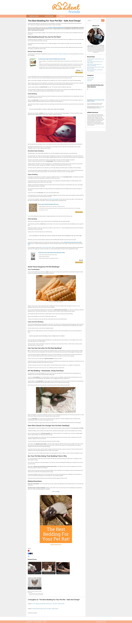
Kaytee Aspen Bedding (54, 199)
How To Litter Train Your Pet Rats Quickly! (36, 593)
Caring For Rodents (34, 16)
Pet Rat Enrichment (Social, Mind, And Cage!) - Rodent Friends (45, 608)
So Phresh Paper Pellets (46, 247)
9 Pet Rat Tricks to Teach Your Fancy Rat (36, 594)
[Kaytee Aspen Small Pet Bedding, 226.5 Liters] (33, 208)
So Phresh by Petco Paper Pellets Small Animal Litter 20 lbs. (51, 252)
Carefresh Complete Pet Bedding (55, 27)
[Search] (102, 20)
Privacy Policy (29, 621)
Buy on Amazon (79, 72)
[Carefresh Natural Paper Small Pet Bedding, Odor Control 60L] (33, 62)
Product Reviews (49, 16)
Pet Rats (30, 592)
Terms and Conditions (37, 621)
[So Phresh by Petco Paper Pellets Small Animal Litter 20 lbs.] (33, 256)
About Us (45, 621)
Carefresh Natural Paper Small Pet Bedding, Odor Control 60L (52, 59)
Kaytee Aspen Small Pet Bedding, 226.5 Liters (48, 204)
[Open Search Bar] (102, 16)
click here (98, 108)
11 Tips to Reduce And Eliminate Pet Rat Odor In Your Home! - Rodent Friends (48, 603)
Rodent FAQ (62, 16)
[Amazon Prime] (81, 70)
